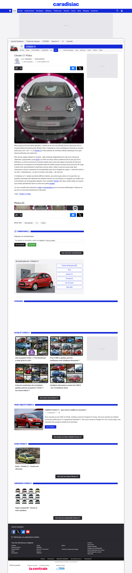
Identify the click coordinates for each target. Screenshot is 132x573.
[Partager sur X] (80, 67)
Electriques (39, 11)
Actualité (70, 41)
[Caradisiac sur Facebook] (13, 532)
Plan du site (90, 544)
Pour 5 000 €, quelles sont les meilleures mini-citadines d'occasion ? (65, 359)
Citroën (56, 181)
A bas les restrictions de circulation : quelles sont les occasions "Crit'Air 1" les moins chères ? (29, 387)
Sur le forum (69, 283)
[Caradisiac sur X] (18, 532)
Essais (20, 11)
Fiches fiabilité (35, 50)
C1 (37, 223)
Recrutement (87, 559)
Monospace (14, 553)
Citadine (13, 545)
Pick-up (39, 551)
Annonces (94, 11)
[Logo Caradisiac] (66, 7)
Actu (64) (69, 287)
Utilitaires (48, 11)
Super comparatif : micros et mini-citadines (26, 509)
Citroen (43, 223)
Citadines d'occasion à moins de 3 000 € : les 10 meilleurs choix (65, 386)
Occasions (69, 278)
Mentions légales (92, 546)
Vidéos (101, 50)
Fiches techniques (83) (69, 265)
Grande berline (15, 549)
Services (66, 11)
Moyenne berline (15, 547)
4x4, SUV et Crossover (43, 549)
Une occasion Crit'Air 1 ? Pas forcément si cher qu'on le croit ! (30, 359)
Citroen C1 (31, 46)
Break (13, 551)
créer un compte (50, 240)
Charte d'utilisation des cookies (95, 550)
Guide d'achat (29, 11)
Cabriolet (39, 547)
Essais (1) (69, 274)
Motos (63, 545)
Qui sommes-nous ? (76, 559)
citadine (52, 183)
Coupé (38, 545)
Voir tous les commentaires (72, 253)
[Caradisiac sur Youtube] (28, 532)
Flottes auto (58, 11)
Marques (86, 11)
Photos (95, 50)
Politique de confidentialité (94, 548)
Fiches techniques (68, 50)
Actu (14, 11)
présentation (48, 187)
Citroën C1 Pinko (25, 194)
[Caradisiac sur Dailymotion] (23, 532)
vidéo (40, 187)
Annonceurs (50, 559)
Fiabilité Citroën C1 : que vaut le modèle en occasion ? (66, 410)
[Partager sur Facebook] (73, 67)
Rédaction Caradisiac (62, 559)
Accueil (22, 50)
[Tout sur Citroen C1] (14, 50)
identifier (41, 240)
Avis (51, 50)
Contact (43, 559)
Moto (79, 11)
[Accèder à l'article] (31, 346)
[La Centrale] (38, 570)
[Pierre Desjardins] (17, 63)
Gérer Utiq (90, 554)
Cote (76, 50)
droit (37, 159)
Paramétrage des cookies (94, 552)
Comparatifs (44, 50)
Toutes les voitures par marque (70, 549)
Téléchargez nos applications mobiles (26, 537)
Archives (89, 543)
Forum (73, 11)
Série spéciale (28, 223)
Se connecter (20, 245)
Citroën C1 (38, 151)
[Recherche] (117, 11)
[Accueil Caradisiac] (10, 11)
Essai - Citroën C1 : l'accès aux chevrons (27, 467)
